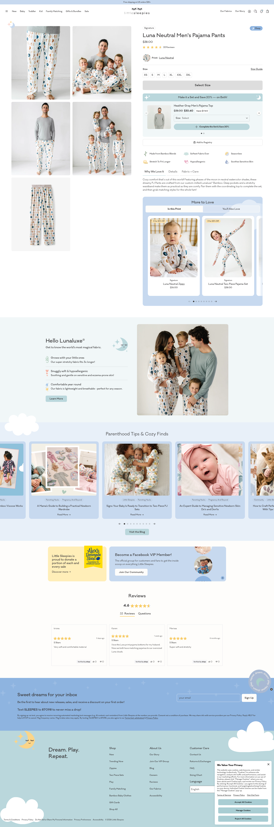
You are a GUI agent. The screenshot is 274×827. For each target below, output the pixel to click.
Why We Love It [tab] (154, 171)
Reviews (154, 782)
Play (111, 782)
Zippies (113, 768)
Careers (153, 775)
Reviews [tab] (127, 614)
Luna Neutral (166, 57)
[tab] (174, 209)
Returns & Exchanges (200, 761)
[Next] (219, 645)
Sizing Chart (196, 775)
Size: (178, 118)
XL (171, 75)
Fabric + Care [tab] (190, 171)
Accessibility (156, 795)
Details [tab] (173, 171)
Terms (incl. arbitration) (134, 718)
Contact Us (195, 754)
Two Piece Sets (116, 775)
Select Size (202, 85)
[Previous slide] (119, 524)
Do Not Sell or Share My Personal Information (53, 820)
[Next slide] (259, 113)
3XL (188, 75)
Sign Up (249, 697)
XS (145, 75)
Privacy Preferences (82, 820)
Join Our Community (131, 572)
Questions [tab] (144, 614)
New (111, 754)
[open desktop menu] (7, 11)
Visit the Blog (137, 532)
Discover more (60, 571)
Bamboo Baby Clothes (120, 795)
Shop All (113, 809)
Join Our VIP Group (159, 761)
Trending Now (116, 761)
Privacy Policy (152, 718)
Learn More (56, 398)
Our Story (240, 11)
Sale (87, 11)
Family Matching (117, 788)
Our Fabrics (226, 11)
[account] (249, 11)
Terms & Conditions (12, 820)
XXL (179, 75)
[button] (40, 63)
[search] (255, 11)
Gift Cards (114, 802)
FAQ (192, 768)
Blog (152, 768)
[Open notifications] (261, 11)
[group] (174, 256)
